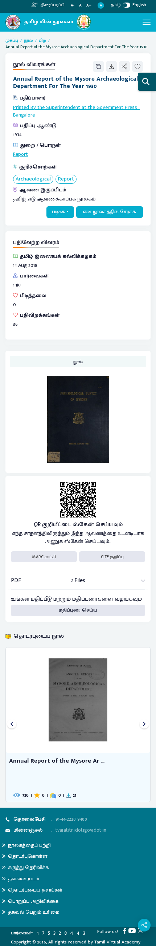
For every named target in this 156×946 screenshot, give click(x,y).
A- (72, 6)
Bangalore (24, 115)
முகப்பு (11, 40)
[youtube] (133, 930)
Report (20, 154)
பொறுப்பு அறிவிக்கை (33, 901)
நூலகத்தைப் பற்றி (29, 845)
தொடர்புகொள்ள (27, 856)
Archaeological (33, 179)
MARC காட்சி (44, 556)
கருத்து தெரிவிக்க (28, 867)
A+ (88, 6)
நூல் (28, 40)
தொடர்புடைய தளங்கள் (35, 890)
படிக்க (58, 212)
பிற (42, 40)
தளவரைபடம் (23, 878)
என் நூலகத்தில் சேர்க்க (109, 212)
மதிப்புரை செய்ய (78, 610)
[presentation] (11, 724)
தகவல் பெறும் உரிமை (33, 912)
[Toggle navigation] (147, 22)
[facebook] (125, 930)
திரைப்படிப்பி (52, 5)
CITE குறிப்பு (112, 556)
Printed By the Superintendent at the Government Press (75, 107)
